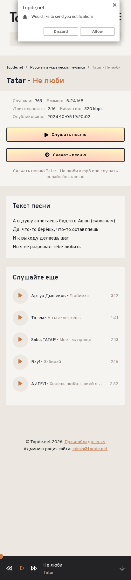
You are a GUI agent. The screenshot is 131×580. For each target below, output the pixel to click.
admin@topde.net (90, 449)
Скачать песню (69, 155)
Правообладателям (85, 442)
